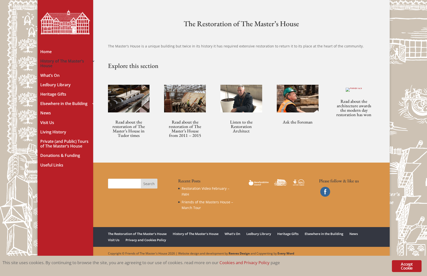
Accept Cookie (406, 266)
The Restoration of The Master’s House (137, 234)
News (45, 113)
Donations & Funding (60, 155)
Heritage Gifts (53, 94)
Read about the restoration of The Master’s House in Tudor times (128, 128)
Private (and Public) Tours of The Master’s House (64, 144)
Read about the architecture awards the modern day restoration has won (353, 107)
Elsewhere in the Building (63, 103)
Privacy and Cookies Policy (146, 240)
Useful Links (51, 165)
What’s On (50, 75)
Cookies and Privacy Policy (244, 262)
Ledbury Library (55, 85)
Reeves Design (239, 253)
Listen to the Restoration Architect (241, 126)
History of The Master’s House (62, 63)
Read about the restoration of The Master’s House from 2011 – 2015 (185, 128)
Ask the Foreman (298, 122)
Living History (53, 132)
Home (46, 51)
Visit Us (47, 122)
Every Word (286, 253)
